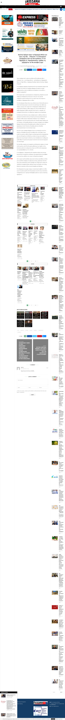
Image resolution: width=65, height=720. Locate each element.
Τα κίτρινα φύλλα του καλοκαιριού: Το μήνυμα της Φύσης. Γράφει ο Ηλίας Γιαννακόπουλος (61, 670)
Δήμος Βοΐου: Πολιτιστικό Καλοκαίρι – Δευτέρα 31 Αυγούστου (61, 249)
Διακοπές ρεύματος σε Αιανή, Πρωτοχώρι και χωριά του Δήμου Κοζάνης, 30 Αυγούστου (61, 480)
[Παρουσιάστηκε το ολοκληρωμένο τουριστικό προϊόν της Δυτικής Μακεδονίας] (55, 40)
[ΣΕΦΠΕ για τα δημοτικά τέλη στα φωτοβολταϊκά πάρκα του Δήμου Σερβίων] (36, 268)
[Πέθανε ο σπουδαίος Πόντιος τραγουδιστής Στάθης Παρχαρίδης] (41, 228)
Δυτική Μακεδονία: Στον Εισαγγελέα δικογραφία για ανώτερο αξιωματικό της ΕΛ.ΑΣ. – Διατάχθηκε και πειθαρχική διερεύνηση (61, 233)
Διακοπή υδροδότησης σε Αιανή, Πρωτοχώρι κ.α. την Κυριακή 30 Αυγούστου (61, 433)
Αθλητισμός (40, 5)
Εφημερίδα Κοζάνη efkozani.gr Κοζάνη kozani (27, 65)
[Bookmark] (22, 188)
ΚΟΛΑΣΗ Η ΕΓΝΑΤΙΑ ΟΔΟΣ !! (19, 272)
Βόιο (18, 330)
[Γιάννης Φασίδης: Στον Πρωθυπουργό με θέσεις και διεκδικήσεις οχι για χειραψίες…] (55, 93)
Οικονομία (34, 5)
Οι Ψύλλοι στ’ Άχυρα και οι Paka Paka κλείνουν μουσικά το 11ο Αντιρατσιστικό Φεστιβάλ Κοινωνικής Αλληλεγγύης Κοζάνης (61, 543)
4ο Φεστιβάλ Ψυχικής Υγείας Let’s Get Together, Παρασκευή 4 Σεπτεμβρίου (61, 382)
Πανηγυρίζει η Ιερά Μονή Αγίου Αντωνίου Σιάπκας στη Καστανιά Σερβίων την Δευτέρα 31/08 (61, 176)
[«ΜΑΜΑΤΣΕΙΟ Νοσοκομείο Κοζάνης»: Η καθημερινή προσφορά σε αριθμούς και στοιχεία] (55, 132)
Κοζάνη (31, 330)
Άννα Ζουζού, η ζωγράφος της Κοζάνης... (19, 210)
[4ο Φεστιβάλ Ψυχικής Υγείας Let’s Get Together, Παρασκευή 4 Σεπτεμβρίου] (55, 379)
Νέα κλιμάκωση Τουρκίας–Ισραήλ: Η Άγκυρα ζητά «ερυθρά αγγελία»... (19, 293)
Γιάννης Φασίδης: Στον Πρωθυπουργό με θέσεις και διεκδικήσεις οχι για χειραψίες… (61, 96)
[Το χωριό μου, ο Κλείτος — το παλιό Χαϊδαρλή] (36, 228)
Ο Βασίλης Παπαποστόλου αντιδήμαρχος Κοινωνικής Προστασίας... (26, 211)
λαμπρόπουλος (40, 330)
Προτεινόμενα (21, 5)
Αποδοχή (53, 718)
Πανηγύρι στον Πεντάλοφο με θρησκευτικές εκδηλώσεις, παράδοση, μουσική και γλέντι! (61, 596)
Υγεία (15, 5)
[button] (13, 9)
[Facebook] (61, 9)
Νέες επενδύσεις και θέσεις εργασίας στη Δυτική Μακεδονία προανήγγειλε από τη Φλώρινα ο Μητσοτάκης (61, 495)
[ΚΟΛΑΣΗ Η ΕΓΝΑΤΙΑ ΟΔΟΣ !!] (19, 268)
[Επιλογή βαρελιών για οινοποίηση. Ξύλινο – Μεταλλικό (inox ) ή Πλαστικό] (55, 634)
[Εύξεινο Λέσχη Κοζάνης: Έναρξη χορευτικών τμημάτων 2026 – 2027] (55, 19)
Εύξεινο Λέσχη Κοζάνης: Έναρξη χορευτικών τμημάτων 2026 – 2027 (30, 9)
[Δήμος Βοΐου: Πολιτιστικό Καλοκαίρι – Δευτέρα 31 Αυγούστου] (55, 247)
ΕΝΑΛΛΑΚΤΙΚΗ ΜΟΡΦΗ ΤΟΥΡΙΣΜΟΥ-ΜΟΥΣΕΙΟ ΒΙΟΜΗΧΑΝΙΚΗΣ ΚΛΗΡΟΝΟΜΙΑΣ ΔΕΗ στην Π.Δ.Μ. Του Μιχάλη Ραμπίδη (61, 193)
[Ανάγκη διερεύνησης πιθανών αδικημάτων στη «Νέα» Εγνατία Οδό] (41, 268)
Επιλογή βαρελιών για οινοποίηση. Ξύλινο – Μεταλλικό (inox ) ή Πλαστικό (61, 636)
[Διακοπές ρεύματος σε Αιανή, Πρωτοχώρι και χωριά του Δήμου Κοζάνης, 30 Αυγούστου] (55, 477)
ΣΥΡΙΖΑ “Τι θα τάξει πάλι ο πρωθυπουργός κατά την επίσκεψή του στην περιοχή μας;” (61, 610)
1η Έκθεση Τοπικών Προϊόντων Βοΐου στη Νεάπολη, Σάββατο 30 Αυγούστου (61, 623)
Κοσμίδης (35, 330)
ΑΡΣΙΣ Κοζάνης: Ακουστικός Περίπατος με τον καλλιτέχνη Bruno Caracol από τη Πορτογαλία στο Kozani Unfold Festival (61, 561)
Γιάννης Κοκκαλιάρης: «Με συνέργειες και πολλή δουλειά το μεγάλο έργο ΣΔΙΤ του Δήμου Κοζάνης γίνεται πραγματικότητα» (61, 284)
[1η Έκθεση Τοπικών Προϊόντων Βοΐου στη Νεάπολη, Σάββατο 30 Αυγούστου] (55, 622)
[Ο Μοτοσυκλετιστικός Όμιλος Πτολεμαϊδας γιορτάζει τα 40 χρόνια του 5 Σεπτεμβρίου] (55, 463)
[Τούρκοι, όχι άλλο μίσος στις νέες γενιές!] (19, 228)
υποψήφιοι (19, 332)
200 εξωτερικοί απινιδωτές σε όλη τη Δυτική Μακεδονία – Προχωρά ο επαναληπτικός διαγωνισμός (61, 511)
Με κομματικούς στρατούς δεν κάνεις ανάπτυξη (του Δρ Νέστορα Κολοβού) (61, 683)
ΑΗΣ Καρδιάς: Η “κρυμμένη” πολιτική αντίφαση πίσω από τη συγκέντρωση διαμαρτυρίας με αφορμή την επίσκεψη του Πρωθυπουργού (61, 265)
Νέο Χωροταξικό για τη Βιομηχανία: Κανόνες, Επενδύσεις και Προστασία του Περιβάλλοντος (61, 526)
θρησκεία (11, 5)
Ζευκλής (26, 330)
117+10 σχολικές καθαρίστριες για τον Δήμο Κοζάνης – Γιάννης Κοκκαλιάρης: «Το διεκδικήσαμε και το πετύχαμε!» (61, 322)
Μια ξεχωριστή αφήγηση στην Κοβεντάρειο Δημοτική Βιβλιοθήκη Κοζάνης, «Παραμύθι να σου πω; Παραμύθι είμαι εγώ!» (61, 580)
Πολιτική (28, 5)
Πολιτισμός (4, 5)
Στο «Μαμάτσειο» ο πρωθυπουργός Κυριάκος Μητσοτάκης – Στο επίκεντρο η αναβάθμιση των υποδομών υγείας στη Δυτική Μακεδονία (61, 341)
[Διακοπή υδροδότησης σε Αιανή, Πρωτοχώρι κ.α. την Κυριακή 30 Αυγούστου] (55, 431)
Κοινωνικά (4, 8)
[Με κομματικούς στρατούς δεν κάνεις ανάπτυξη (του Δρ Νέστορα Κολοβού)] (55, 681)
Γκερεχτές (22, 330)
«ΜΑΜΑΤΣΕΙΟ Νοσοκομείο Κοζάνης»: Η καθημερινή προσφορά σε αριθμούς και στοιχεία (61, 136)
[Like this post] (25, 70)
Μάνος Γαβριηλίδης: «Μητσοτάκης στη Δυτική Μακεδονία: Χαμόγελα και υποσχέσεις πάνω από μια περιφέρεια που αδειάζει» (61, 417)
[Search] (64, 6)
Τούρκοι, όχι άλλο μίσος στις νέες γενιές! (19, 233)
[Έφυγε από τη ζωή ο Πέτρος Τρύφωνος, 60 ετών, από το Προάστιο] (25, 228)
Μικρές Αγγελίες (48, 5)
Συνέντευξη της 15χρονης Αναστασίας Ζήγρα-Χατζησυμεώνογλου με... (35, 196)
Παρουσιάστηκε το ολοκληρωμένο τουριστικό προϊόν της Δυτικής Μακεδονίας (61, 42)
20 (35, 261)
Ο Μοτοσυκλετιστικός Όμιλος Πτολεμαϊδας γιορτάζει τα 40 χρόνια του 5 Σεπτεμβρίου (61, 466)
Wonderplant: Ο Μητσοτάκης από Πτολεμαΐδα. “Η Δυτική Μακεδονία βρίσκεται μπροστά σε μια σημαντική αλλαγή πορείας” (61, 398)
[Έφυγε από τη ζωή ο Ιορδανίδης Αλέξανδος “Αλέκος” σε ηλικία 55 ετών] (19, 246)
